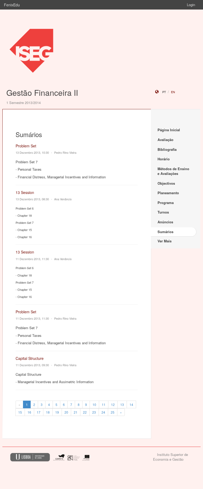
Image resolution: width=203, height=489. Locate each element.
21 (75, 412)
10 (94, 404)
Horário (164, 158)
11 (103, 404)
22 (85, 412)
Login (191, 4)
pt (164, 92)
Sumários (165, 231)
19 (57, 412)
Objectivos (166, 183)
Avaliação (165, 139)
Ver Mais (165, 240)
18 (48, 412)
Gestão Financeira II (42, 92)
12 (113, 404)
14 (131, 404)
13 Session (25, 192)
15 (20, 412)
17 (38, 412)
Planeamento (168, 192)
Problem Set (26, 145)
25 (112, 412)
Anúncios (165, 221)
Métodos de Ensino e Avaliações (173, 171)
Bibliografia (167, 149)
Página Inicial (169, 129)
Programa (166, 202)
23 (94, 412)
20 (66, 412)
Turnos (163, 212)
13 (122, 404)
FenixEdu (12, 4)
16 (29, 412)
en (173, 92)
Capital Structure (30, 358)
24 (103, 412)
